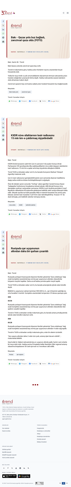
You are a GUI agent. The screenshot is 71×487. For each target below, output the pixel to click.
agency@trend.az (6, 419)
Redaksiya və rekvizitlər (43, 431)
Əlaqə (38, 433)
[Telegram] (20, 468)
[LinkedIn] (24, 468)
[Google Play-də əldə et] (24, 476)
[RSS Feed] (28, 468)
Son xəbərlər (5, 428)
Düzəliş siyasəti (41, 439)
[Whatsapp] (4, 468)
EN (60, 483)
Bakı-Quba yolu (13, 92)
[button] (3, 21)
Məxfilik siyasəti (6, 452)
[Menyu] (68, 13)
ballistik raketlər (30, 205)
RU (67, 483)
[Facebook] (8, 468)
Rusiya (11, 354)
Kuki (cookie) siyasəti (8, 457)
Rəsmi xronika (6, 431)
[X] (12, 468)
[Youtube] (16, 468)
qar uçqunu (20, 354)
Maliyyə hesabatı (42, 442)
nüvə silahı (12, 205)
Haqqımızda (40, 428)
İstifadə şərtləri (6, 449)
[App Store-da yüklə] (9, 476)
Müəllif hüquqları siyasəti (9, 455)
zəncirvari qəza (26, 92)
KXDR (20, 205)
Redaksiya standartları (43, 436)
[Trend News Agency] (7, 402)
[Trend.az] (8, 13)
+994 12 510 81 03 (7, 416)
